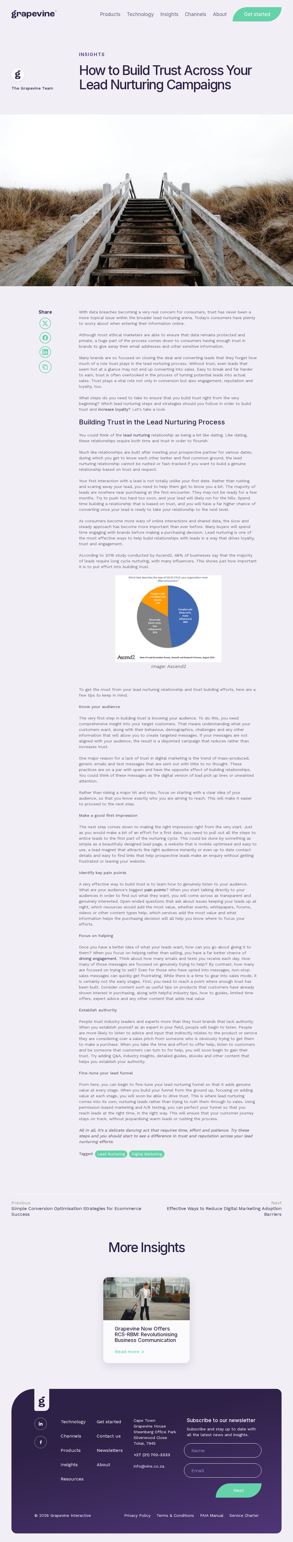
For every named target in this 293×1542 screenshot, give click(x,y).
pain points (155, 889)
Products (110, 14)
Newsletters (110, 1450)
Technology (140, 14)
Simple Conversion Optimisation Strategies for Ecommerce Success (76, 1211)
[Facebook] (40, 1442)
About (220, 14)
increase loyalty (113, 409)
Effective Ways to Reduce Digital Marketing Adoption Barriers (224, 1211)
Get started (257, 14)
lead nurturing (136, 435)
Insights (170, 14)
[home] (34, 14)
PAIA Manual (211, 1515)
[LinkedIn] (40, 1424)
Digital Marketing (147, 1154)
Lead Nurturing (111, 1154)
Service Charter (244, 1515)
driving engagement (97, 958)
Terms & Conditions (175, 1515)
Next (238, 1490)
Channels (195, 14)
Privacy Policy (137, 1515)
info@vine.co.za (149, 1466)
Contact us (109, 1436)
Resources (72, 1479)
